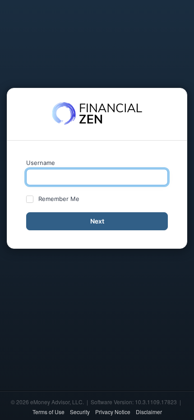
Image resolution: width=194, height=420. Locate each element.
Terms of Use (48, 411)
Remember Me (58, 198)
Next (97, 221)
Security (80, 411)
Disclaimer (149, 411)
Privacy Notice (112, 411)
